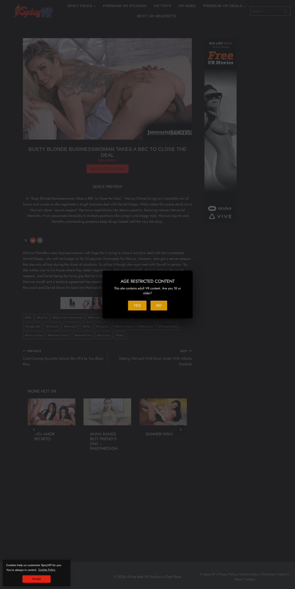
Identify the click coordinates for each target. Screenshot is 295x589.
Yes (137, 305)
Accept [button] (36, 579)
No (159, 305)
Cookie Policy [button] (46, 569)
